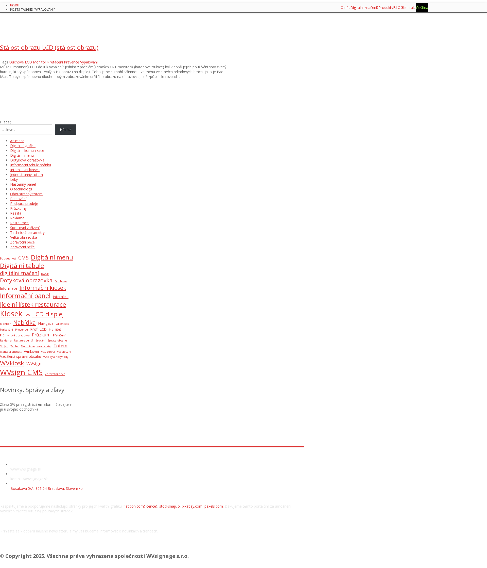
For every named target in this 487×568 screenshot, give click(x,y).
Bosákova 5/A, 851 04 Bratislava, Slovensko (46, 488)
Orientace (62, 324)
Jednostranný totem (26, 174)
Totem (60, 346)
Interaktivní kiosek (25, 169)
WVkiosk (12, 363)
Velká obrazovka (23, 237)
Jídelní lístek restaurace (33, 304)
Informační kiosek (43, 287)
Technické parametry (27, 232)
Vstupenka (48, 351)
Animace (17, 140)
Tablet (15, 346)
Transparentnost (11, 351)
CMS (23, 257)
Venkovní (31, 351)
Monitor (5, 324)
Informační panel (25, 295)
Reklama (17, 218)
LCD (27, 315)
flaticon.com (134, 506)
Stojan (4, 346)
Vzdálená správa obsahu (20, 356)
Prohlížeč (55, 329)
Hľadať (5, 122)
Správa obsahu (57, 340)
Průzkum (41, 335)
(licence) (150, 506)
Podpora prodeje (24, 203)
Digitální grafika (23, 145)
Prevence (21, 329)
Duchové (61, 281)
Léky (14, 179)
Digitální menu (22, 155)
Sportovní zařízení (25, 227)
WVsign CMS (21, 372)
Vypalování (64, 351)
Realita (15, 213)
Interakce (60, 296)
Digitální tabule (22, 265)
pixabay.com (192, 506)
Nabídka (24, 322)
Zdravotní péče (22, 242)
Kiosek (11, 313)
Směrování (38, 340)
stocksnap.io (169, 506)
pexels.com (213, 506)
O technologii (21, 189)
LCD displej (48, 314)
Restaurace (19, 222)
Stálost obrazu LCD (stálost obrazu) (49, 47)
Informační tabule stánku (30, 165)
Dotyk (45, 274)
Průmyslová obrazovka (15, 335)
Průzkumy (18, 208)
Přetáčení (59, 335)
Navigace (46, 323)
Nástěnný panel (23, 184)
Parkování (18, 198)
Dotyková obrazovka (27, 160)
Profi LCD (38, 329)
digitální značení (19, 273)
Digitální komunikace (27, 150)
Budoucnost (8, 258)
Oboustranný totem (26, 193)
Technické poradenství (36, 346)
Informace (8, 288)
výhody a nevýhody (55, 357)
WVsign (34, 364)
